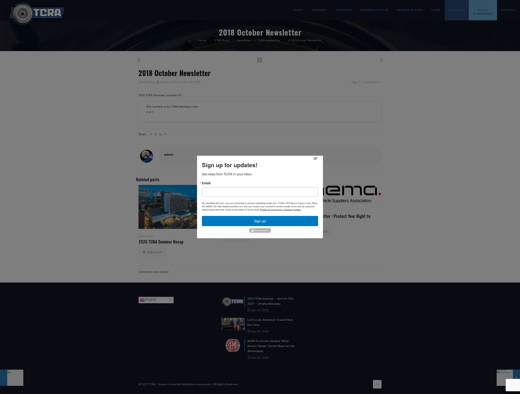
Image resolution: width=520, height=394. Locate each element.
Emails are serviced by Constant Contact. (280, 209)
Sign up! (260, 220)
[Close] (318, 160)
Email (206, 182)
